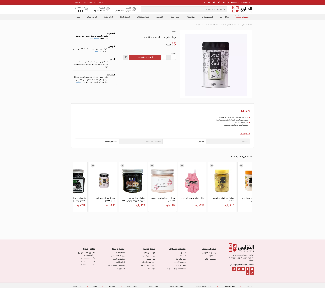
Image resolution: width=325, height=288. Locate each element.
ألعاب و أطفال (92, 16)
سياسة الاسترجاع (229, 286)
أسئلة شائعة (77, 286)
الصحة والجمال (175, 16)
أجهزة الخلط (151, 268)
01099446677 (87, 264)
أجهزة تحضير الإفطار (148, 262)
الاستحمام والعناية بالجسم (230, 24)
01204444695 (87, 258)
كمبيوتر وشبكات (207, 16)
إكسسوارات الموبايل (209, 252)
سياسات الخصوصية (176, 286)
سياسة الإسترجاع (89, 2)
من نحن (100, 2)
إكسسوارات (121, 268)
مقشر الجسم (200, 24)
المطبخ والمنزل (125, 16)
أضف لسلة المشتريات (144, 57)
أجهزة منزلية (191, 16)
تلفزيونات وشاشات (143, 16)
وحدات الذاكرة (181, 259)
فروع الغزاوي (153, 286)
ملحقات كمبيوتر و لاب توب (176, 268)
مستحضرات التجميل (118, 259)
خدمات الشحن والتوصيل (203, 286)
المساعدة (112, 286)
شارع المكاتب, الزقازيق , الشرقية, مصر (85, 253)
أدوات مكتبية (108, 16)
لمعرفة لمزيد (94, 38)
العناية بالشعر (120, 262)
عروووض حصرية (242, 16)
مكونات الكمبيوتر (180, 262)
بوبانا (174, 31)
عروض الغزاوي (132, 286)
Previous (250, 187)
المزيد (78, 16)
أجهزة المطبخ (151, 259)
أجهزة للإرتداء (211, 255)
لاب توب (183, 252)
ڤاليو (95, 286)
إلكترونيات (159, 16)
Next (75, 187)
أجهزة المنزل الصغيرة (148, 255)
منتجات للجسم (212, 24)
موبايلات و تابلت (210, 259)
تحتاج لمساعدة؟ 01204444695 (239, 2)
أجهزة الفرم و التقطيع (148, 265)
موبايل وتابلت (224, 16)
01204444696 (87, 261)
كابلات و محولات (180, 265)
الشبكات (183, 255)
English (77, 2)
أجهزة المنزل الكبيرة (149, 252)
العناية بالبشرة (120, 252)
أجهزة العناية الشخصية (117, 255)
